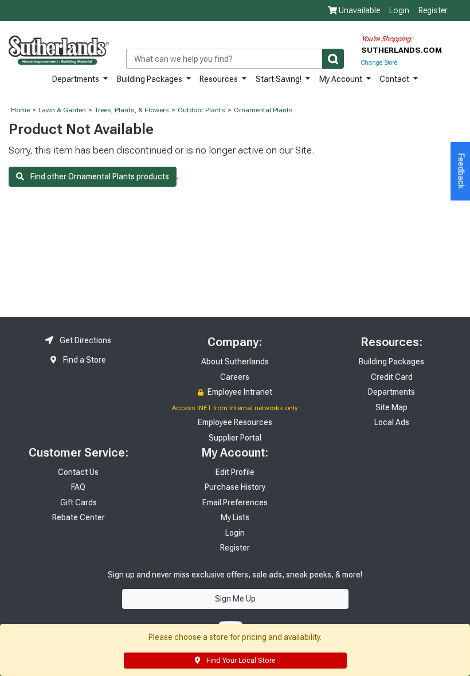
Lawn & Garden (62, 110)
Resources (219, 79)
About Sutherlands (235, 361)
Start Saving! (279, 79)
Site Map (391, 407)
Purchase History (235, 487)
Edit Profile (235, 472)
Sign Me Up (235, 598)
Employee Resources (235, 422)
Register (433, 10)
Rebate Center (78, 517)
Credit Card (392, 377)
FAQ (78, 487)
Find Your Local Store (240, 661)
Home (20, 110)
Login (399, 10)
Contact (395, 79)
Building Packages (150, 79)
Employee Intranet (239, 391)
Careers (234, 377)
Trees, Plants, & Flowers (132, 110)
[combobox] (235, 59)
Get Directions (84, 340)
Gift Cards (78, 502)
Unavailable (358, 10)
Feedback (461, 171)
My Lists (235, 517)
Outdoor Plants (201, 110)
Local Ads (391, 422)
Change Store (379, 62)
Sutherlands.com (401, 49)
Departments (76, 79)
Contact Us (78, 472)
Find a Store (83, 359)
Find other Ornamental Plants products (96, 176)
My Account (341, 79)
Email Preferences (235, 502)
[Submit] (333, 59)
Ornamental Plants (263, 110)
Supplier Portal (235, 437)
